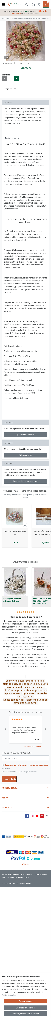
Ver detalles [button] (6, 768)
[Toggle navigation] (4, 4)
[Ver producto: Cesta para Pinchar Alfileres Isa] (15, 516)
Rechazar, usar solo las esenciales (25, 1013)
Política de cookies (9, 995)
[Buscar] (26, 4)
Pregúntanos (26, 455)
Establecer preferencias (25, 1008)
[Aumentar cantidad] (16, 78)
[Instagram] (32, 816)
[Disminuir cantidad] (4, 78)
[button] (5, 729)
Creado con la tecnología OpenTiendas (16, 883)
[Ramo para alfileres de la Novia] (25, 41)
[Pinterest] (42, 816)
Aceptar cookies (25, 1001)
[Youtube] (37, 816)
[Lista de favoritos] (39, 4)
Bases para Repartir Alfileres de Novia (12, 600)
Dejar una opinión (26, 434)
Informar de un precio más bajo (25, 481)
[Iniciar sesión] (33, 4)
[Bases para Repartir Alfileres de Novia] (15, 582)
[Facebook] (27, 816)
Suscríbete (10, 779)
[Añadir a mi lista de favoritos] (25, 525)
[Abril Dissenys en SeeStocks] (47, 816)
